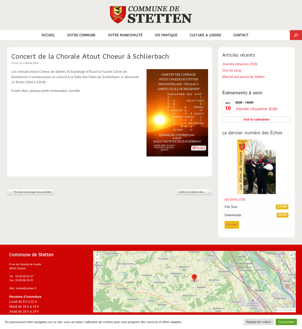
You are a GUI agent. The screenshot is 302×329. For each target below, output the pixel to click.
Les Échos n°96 (235, 198)
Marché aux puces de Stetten (243, 77)
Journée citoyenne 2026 (239, 64)
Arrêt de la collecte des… (194, 192)
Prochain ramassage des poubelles (30, 192)
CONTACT (241, 35)
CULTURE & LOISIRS (205, 35)
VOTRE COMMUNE (81, 35)
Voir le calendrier (256, 119)
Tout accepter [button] (286, 321)
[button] (296, 35)
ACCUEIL (48, 35)
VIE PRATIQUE (166, 35)
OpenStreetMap (286, 310)
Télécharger (232, 225)
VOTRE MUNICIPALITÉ (125, 35)
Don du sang (231, 70)
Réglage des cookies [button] (258, 321)
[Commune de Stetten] (151, 14)
